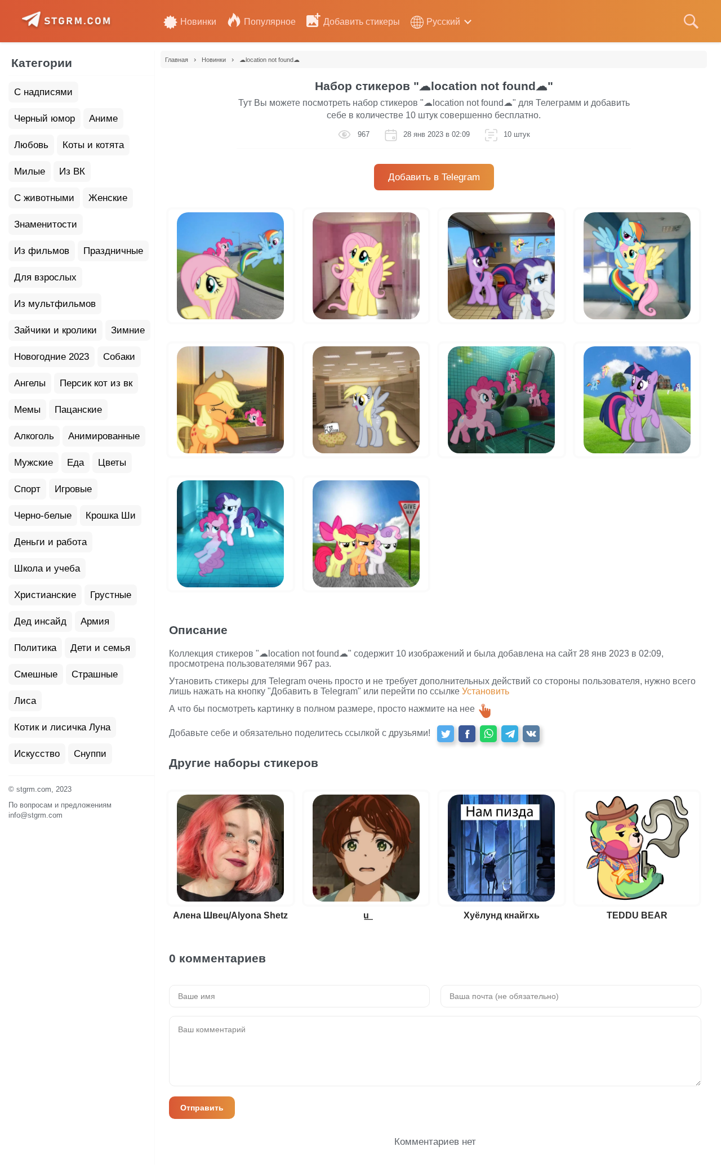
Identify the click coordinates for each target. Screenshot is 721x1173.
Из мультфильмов (55, 303)
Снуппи (90, 753)
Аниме (103, 118)
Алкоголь (34, 436)
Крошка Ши (111, 515)
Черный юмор (44, 118)
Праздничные (113, 251)
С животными (44, 198)
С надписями (43, 92)
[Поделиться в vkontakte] (531, 733)
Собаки (119, 356)
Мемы (27, 409)
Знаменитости (45, 224)
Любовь (31, 145)
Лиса (25, 700)
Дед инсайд (40, 621)
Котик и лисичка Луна (62, 727)
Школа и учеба (47, 568)
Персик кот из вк (96, 383)
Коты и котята (93, 145)
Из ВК (72, 171)
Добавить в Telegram (434, 177)
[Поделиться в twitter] (445, 733)
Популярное (270, 21)
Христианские (45, 595)
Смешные (35, 674)
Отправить (202, 1107)
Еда (75, 462)
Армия (95, 621)
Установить (485, 691)
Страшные (95, 674)
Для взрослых (45, 277)
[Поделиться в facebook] (467, 733)
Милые (29, 171)
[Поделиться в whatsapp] (488, 733)
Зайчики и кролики (55, 330)
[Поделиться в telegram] (509, 733)
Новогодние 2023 (51, 356)
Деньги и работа (50, 542)
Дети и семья (100, 648)
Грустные (110, 595)
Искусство (37, 753)
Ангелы (30, 383)
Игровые (73, 489)
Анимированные (104, 436)
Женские (107, 198)
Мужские (33, 462)
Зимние (128, 330)
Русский (443, 21)
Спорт (27, 489)
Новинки (198, 21)
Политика (35, 648)
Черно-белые (43, 515)
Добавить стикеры (361, 21)
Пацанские (78, 409)
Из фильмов (41, 251)
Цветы (112, 462)
